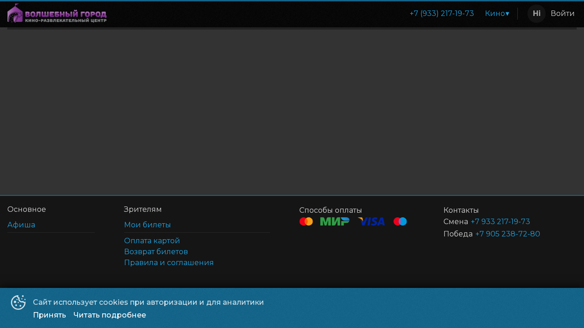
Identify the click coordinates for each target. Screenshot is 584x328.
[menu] (314, 13)
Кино (495, 13)
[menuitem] (442, 13)
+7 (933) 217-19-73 (442, 13)
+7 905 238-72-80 (507, 234)
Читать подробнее (109, 315)
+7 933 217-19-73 (500, 221)
